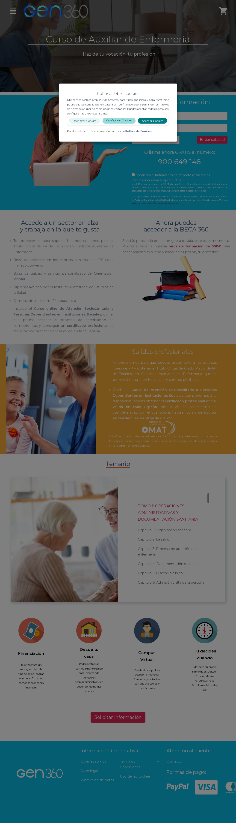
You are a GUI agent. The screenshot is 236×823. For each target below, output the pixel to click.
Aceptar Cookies (152, 121)
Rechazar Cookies (84, 121)
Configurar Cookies (119, 120)
